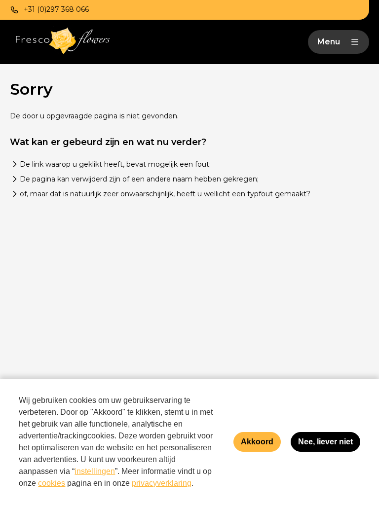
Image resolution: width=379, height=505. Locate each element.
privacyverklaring (161, 483)
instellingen (95, 471)
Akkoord (257, 441)
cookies (51, 483)
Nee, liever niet (325, 441)
